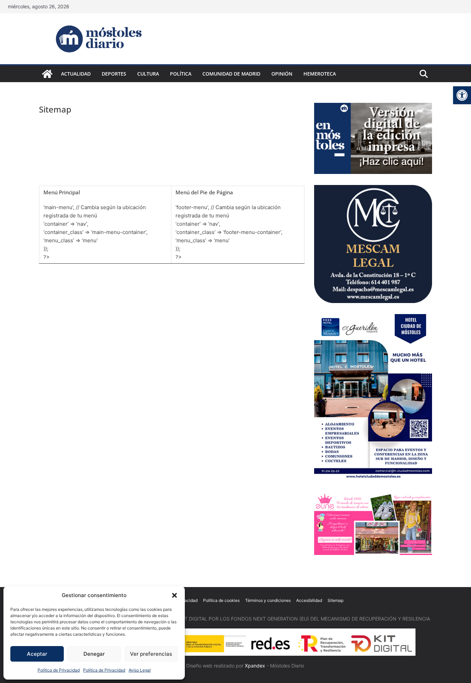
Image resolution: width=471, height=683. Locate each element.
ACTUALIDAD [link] (76, 73)
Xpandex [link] (255, 666)
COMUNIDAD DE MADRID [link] (231, 73)
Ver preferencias (151, 654)
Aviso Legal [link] (140, 670)
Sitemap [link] (335, 600)
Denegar (94, 654)
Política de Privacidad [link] (59, 670)
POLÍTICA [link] (180, 73)
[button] (174, 595)
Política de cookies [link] (221, 600)
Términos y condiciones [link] (268, 600)
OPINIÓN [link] (281, 73)
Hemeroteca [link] (319, 73)
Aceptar (37, 654)
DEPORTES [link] (114, 73)
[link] (462, 95)
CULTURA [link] (148, 73)
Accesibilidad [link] (309, 600)
